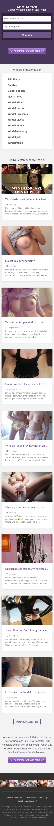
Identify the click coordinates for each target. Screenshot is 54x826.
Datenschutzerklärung (36, 797)
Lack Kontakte (36, 741)
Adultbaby (12, 205)
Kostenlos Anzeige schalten (29, 51)
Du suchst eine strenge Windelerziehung (28, 568)
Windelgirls (13, 266)
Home (10, 797)
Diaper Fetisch (14, 328)
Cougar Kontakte (13, 741)
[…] (34, 337)
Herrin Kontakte (36, 748)
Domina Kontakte (17, 752)
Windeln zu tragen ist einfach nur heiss (27, 322)
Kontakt (19, 797)
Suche (28, 35)
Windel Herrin (14, 574)
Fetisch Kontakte (41, 737)
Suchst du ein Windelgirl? (20, 260)
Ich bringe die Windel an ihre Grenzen (27, 507)
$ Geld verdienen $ (27, 801)
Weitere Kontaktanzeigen (27, 722)
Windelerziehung (15, 389)
